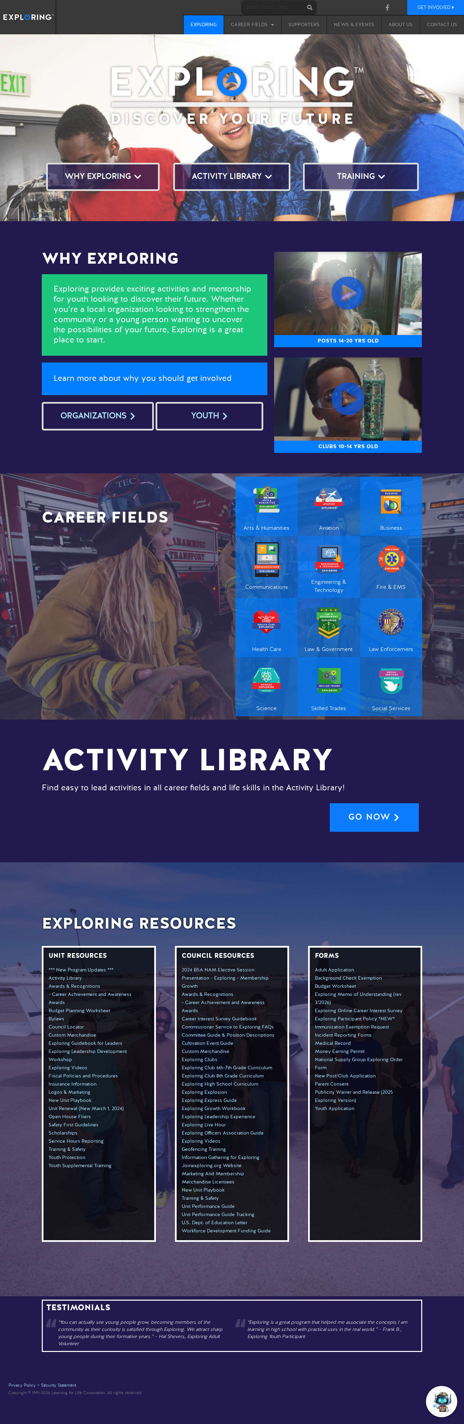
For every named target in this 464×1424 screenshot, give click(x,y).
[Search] (309, 7)
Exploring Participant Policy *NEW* (355, 1019)
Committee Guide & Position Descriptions (228, 1035)
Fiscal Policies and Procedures (83, 1076)
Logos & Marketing (69, 1092)
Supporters (304, 24)
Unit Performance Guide (208, 1206)
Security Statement (58, 1386)
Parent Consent (332, 1084)
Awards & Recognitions (74, 986)
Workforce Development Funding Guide (226, 1231)
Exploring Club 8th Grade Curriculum (223, 1076)
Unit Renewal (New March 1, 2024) (86, 1108)
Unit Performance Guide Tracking (218, 1214)
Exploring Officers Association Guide (223, 1133)
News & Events (354, 24)
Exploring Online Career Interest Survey (359, 1010)
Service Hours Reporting (76, 1141)
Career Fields (249, 24)
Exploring (204, 24)
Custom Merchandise (72, 1035)
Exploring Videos (68, 1068)
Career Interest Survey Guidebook (219, 1019)
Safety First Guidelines (74, 1125)
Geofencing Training (204, 1149)
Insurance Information (72, 1084)
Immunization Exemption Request (352, 1027)
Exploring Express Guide (209, 1100)
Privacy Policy (22, 1386)
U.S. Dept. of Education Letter (214, 1222)
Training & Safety (67, 1149)
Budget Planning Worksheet (79, 1010)
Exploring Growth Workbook (214, 1108)
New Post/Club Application (345, 1076)
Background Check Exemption (348, 978)
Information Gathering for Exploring (221, 1157)
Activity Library (65, 978)
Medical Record (333, 1043)
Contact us (442, 24)
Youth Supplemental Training (80, 1165)
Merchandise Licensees (208, 1182)
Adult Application (334, 970)
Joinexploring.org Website (212, 1165)
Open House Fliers (70, 1116)
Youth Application (334, 1108)
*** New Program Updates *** (81, 970)
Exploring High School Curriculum (220, 1084)
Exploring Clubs (199, 1059)
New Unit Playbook (70, 1100)
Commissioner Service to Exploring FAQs (228, 1027)
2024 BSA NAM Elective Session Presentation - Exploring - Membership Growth (225, 978)
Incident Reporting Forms (343, 1035)
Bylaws (56, 1019)
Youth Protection (67, 1157)
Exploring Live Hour (204, 1125)
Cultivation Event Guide (207, 1043)
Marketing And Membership (213, 1174)
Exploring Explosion (204, 1092)
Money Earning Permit (339, 1051)
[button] (348, 293)
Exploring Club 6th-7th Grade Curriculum (227, 1068)
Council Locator (66, 1027)
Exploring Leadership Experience (218, 1116)
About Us (401, 24)
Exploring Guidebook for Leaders (85, 1043)
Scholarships (63, 1133)
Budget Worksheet (335, 986)
